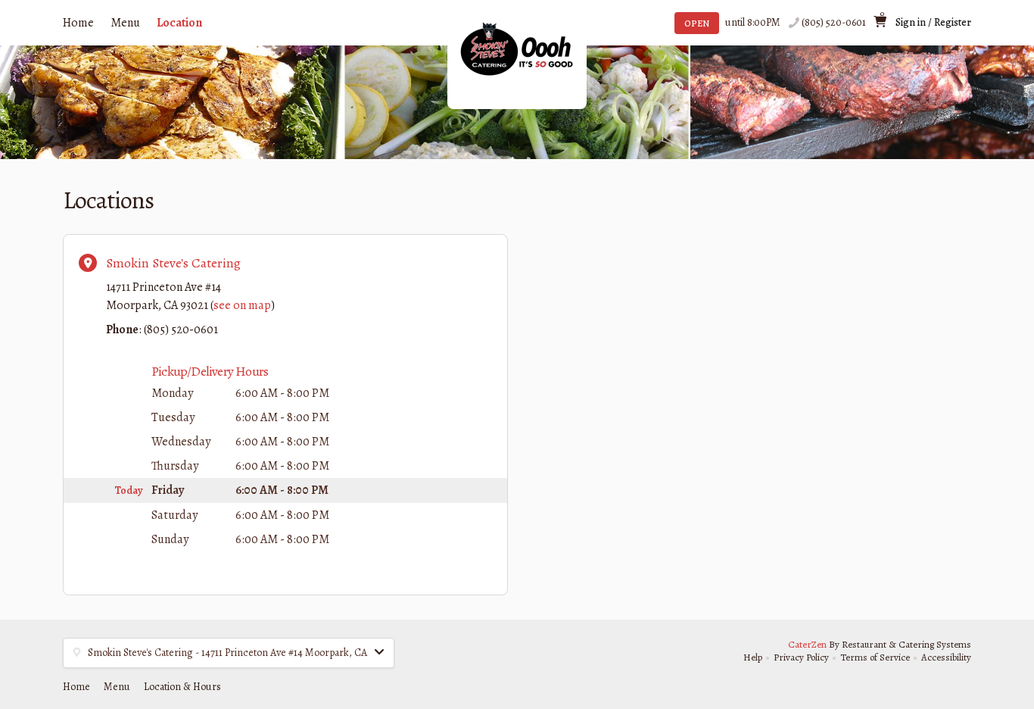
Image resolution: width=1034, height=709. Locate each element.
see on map (242, 305)
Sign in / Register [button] (933, 22)
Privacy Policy (801, 657)
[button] (228, 653)
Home (78, 22)
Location (179, 22)
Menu (125, 22)
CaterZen (807, 644)
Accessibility (946, 657)
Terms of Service (875, 657)
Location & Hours (182, 686)
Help (752, 657)
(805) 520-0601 (834, 22)
